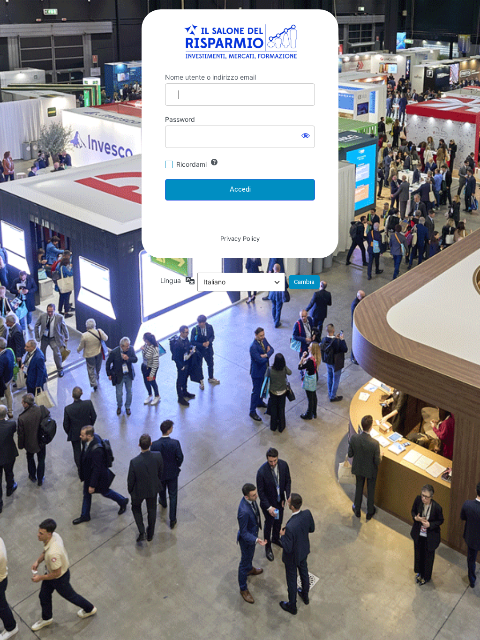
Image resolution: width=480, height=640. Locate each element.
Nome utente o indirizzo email (210, 77)
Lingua (170, 280)
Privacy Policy (240, 238)
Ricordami (191, 164)
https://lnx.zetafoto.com (240, 41)
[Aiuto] (214, 162)
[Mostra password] (305, 135)
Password (180, 119)
